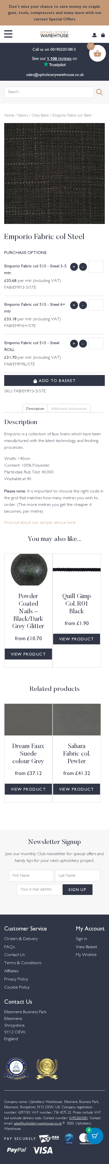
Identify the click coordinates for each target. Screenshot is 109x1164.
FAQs (9, 947)
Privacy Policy (16, 979)
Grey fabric (40, 116)
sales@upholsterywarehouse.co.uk (54, 74)
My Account (90, 928)
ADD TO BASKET (56, 380)
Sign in (81, 939)
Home (9, 116)
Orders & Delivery (21, 939)
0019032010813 (63, 49)
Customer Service (25, 928)
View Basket (86, 947)
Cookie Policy (17, 987)
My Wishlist (86, 955)
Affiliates (11, 971)
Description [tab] (35, 408)
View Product (28, 654)
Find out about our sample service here (39, 523)
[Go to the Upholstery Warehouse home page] (54, 34)
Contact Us (14, 955)
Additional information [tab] (69, 408)
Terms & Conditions (22, 963)
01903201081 (78, 1118)
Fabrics (23, 116)
